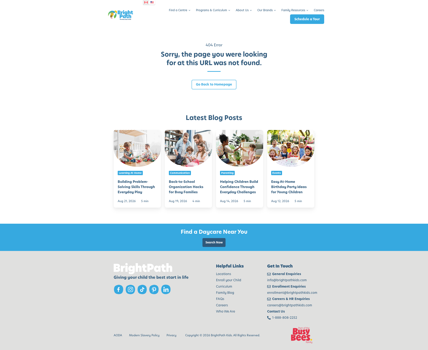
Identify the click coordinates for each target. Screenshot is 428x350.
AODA (118, 335)
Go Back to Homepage (214, 84)
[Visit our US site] (152, 2)
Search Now (214, 242)
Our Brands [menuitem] (265, 10)
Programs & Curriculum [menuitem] (211, 10)
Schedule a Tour (307, 19)
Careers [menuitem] (319, 10)
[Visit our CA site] (146, 2)
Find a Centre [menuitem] (178, 10)
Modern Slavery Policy (144, 335)
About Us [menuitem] (242, 10)
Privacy (171, 335)
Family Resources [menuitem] (293, 10)
